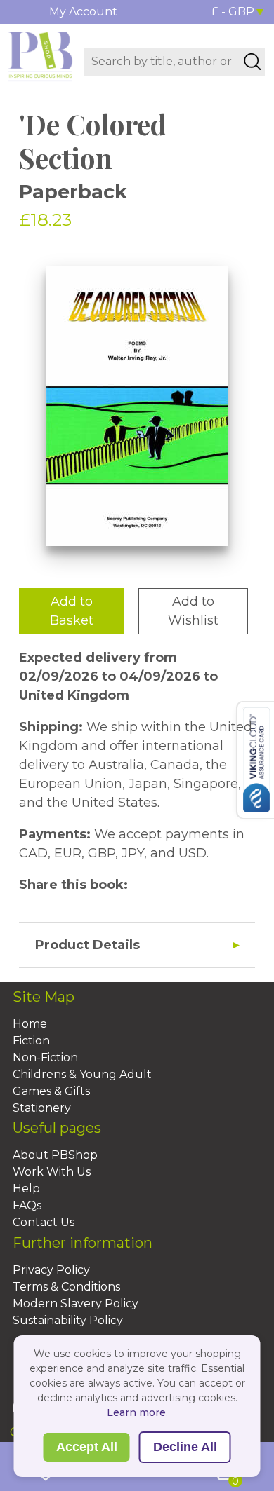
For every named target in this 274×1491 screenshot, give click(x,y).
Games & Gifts (51, 1091)
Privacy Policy (51, 1269)
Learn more (136, 1412)
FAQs (27, 1205)
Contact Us (43, 1222)
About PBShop (55, 1155)
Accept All (86, 1447)
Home (30, 1023)
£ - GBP (232, 11)
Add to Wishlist (193, 611)
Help (26, 1188)
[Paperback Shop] (40, 55)
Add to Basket (71, 611)
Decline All (185, 1447)
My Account (83, 11)
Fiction (31, 1040)
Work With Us (52, 1171)
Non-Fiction (45, 1057)
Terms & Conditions (66, 1286)
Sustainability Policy (68, 1320)
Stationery (42, 1108)
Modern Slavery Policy (75, 1303)
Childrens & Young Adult (82, 1074)
